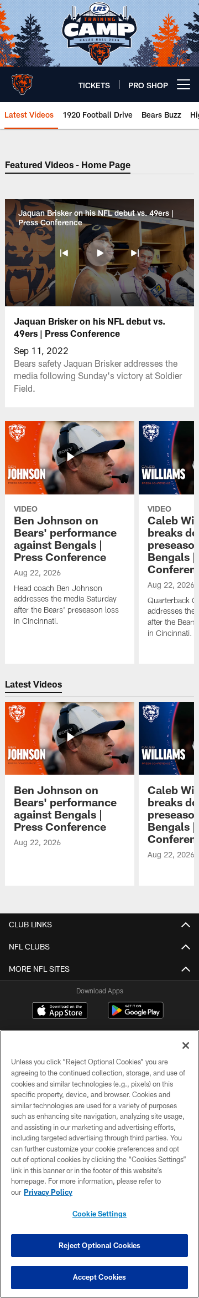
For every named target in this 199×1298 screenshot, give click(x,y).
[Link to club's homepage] (22, 80)
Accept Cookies (100, 1276)
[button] (64, 253)
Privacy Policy (48, 1192)
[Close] (186, 1045)
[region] (99, 1164)
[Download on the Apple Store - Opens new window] (60, 1011)
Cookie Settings (99, 1213)
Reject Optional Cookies (100, 1245)
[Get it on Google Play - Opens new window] (136, 1015)
